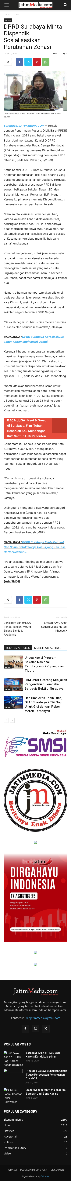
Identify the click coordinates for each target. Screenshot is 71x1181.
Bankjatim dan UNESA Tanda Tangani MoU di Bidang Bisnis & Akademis (17, 628)
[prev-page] (6, 720)
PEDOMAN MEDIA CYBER (33, 1169)
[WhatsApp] (45, 62)
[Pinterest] (37, 62)
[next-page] (12, 720)
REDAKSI (12, 1169)
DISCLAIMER (57, 1169)
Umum (17, 14)
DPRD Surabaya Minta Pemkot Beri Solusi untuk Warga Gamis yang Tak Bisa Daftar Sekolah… (35, 547)
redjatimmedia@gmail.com (43, 1018)
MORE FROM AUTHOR (47, 647)
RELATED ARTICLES (18, 647)
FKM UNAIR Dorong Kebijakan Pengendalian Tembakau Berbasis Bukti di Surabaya (46, 684)
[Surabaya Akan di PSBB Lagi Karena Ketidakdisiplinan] (13, 1059)
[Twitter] (28, 62)
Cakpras (45, 1176)
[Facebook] (19, 62)
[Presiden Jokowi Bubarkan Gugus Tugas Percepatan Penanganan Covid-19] (13, 1075)
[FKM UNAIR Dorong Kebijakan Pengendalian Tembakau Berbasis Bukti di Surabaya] (13, 684)
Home (7, 14)
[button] (6, 5)
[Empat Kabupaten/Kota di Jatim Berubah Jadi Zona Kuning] (13, 1096)
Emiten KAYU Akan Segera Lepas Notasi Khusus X (54, 626)
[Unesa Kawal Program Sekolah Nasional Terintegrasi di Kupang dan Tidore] (13, 662)
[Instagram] (35, 1028)
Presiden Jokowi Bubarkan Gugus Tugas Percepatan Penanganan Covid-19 (46, 1074)
